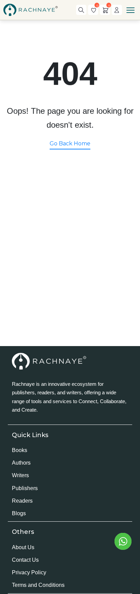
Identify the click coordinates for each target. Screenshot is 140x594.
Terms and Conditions (38, 585)
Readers (22, 501)
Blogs (19, 513)
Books (19, 450)
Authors (21, 463)
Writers (20, 475)
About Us (23, 547)
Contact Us (25, 560)
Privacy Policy (29, 572)
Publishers (25, 488)
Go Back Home (70, 143)
